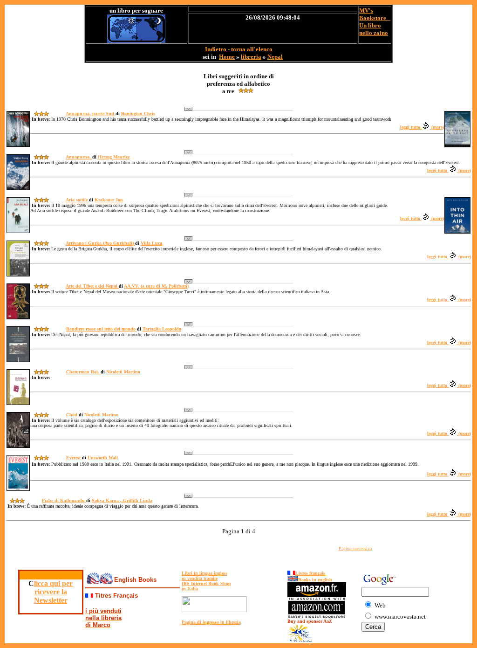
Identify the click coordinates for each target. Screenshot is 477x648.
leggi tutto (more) (422, 127)
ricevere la (50, 592)
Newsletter (51, 600)
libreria (251, 56)
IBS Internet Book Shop (206, 583)
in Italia (190, 588)
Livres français (310, 573)
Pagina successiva (355, 548)
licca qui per (53, 583)
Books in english (315, 579)
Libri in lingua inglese (204, 573)
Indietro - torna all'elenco (239, 49)
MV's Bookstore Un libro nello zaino (374, 21)
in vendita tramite (200, 578)
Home (227, 56)
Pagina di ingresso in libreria (211, 622)
